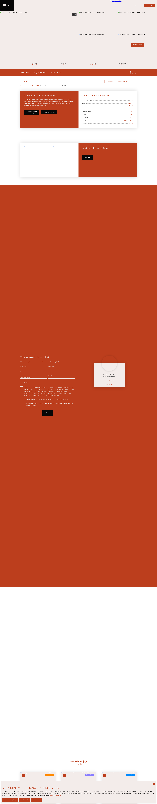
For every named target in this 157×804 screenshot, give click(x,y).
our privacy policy (55, 795)
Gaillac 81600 (34, 86)
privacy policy (30, 405)
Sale (21, 86)
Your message (25, 382)
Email (22, 372)
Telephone (52, 372)
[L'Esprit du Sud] (120, 5)
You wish (50, 375)
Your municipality (26, 377)
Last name (51, 367)
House (27, 86)
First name (23, 367)
